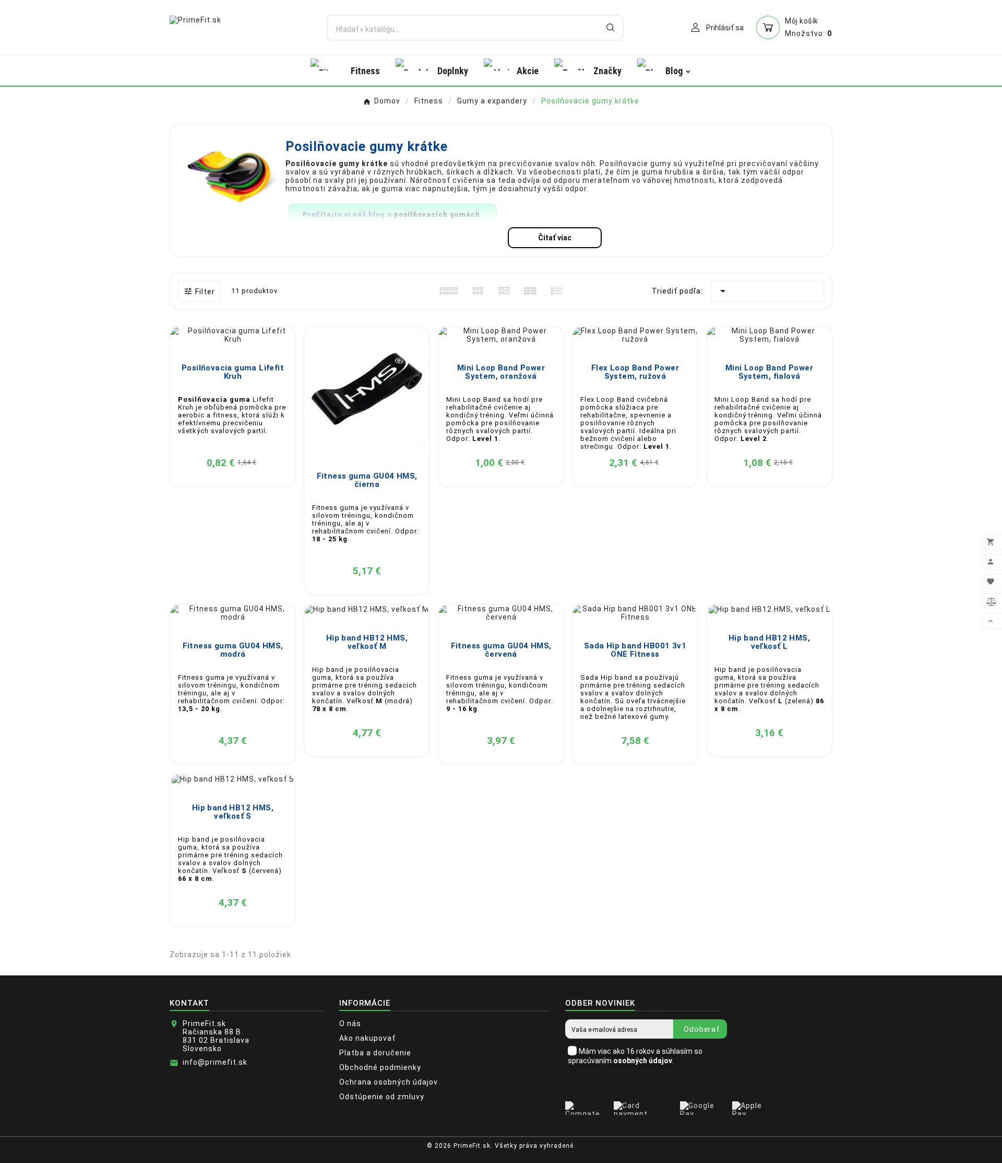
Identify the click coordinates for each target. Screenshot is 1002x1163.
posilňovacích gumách (437, 214)
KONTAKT (189, 1003)
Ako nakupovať (367, 1038)
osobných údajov (642, 1060)
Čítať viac (554, 238)
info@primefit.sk (215, 1062)
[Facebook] (811, 1149)
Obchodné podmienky (380, 1067)
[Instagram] (827, 1149)
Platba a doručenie (375, 1053)
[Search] (610, 27)
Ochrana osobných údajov (388, 1082)
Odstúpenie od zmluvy (381, 1096)
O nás (350, 1023)
